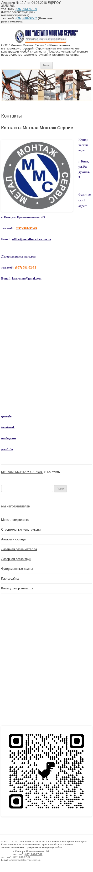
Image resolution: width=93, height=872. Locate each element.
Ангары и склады (13, 539)
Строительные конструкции (21, 529)
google (6, 416)
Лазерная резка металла (19, 549)
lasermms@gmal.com (26, 278)
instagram (8, 438)
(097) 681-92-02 (26, 18)
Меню (46, 65)
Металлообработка (15, 520)
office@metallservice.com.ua (31, 239)
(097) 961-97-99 (26, 9)
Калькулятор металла (17, 588)
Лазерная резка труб (16, 559)
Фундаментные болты (17, 569)
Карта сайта (10, 578)
